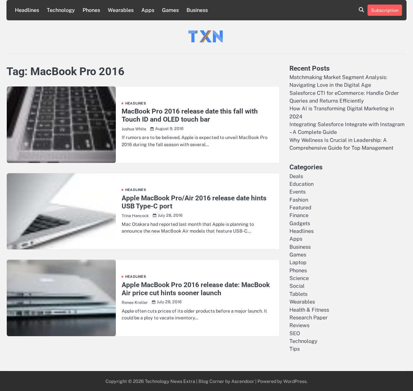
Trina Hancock (135, 215)
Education (301, 184)
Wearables (121, 10)
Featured (300, 208)
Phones (91, 10)
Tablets (298, 294)
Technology (61, 10)
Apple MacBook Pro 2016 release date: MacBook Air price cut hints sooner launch (196, 289)
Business (197, 10)
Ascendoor (242, 381)
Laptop (298, 262)
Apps (147, 10)
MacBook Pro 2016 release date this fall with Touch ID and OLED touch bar (190, 115)
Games (170, 10)
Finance (298, 215)
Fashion (298, 200)
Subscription (384, 10)
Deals (296, 176)
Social (297, 286)
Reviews (299, 325)
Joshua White (134, 128)
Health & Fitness (309, 310)
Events (297, 192)
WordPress (295, 381)
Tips (294, 349)
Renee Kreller (135, 302)
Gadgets (299, 223)
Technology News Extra (170, 381)
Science (299, 278)
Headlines (27, 10)
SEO (294, 333)
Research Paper (308, 318)
